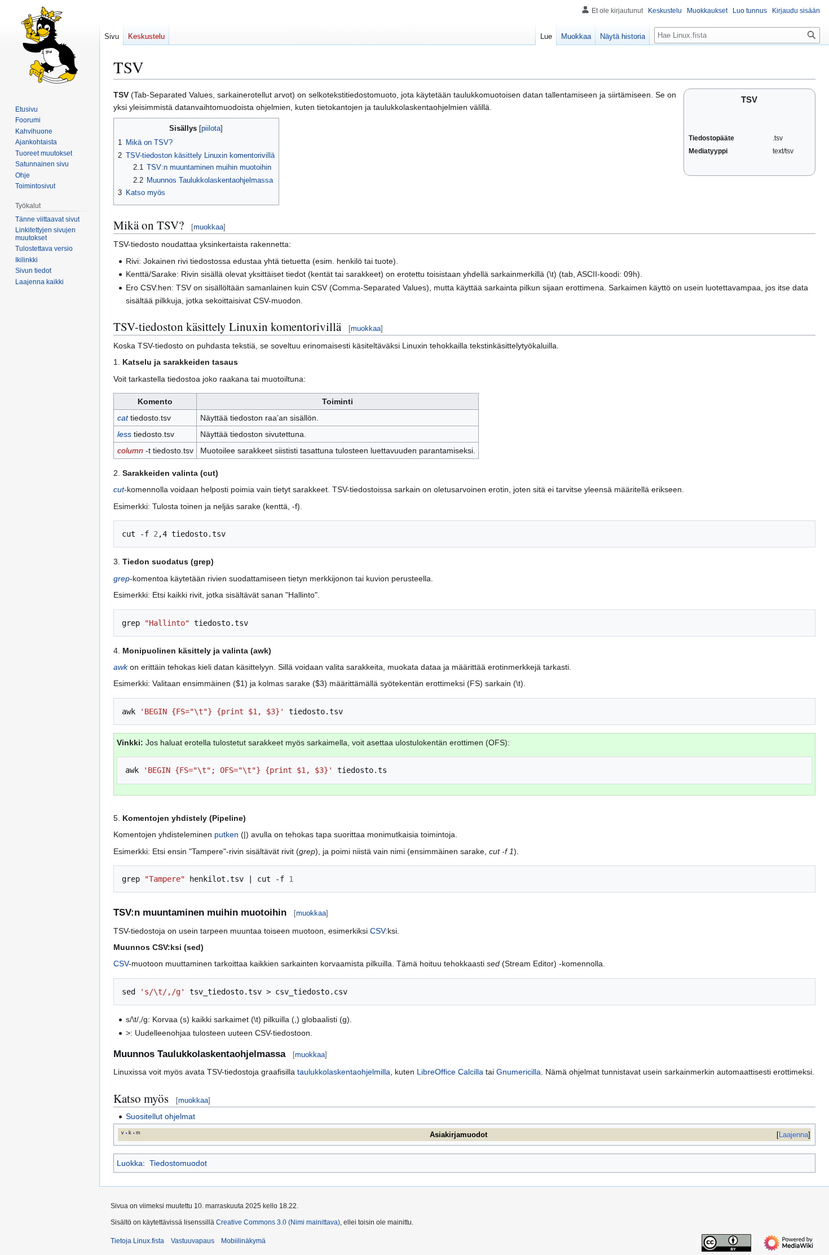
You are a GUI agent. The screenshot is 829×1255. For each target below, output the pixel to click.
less (124, 434)
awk (120, 666)
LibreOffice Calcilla (450, 1071)
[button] (39, 282)
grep (121, 578)
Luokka (130, 1163)
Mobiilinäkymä (243, 1241)
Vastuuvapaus (192, 1241)
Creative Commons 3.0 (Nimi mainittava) (278, 1222)
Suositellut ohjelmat (160, 1116)
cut (118, 489)
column (130, 450)
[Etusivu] (50, 45)
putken (226, 834)
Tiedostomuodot (178, 1163)
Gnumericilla (518, 1071)
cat (122, 417)
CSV (377, 930)
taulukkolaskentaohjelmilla (343, 1071)
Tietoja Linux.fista (137, 1241)
